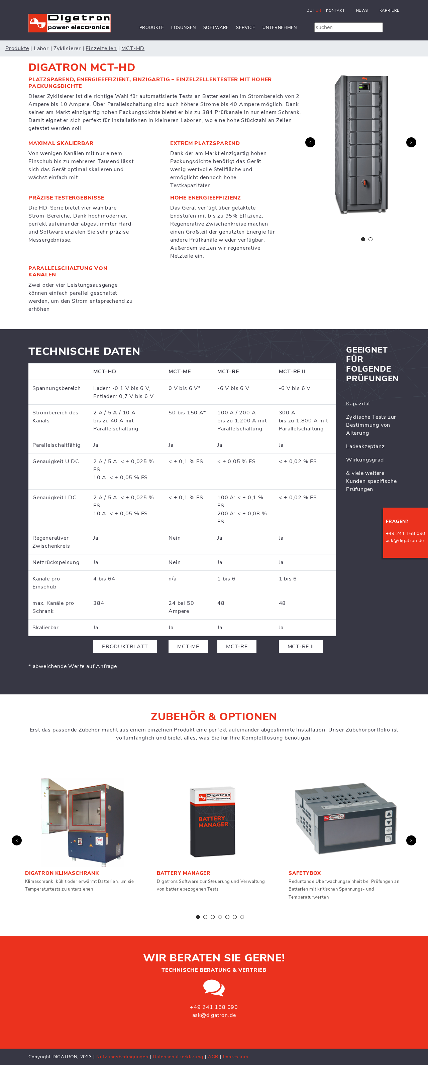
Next (411, 142)
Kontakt (335, 10)
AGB (213, 1057)
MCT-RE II (301, 646)
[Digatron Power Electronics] (69, 22)
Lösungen (183, 28)
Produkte (151, 28)
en (318, 10)
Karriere (390, 10)
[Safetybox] (346, 822)
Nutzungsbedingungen (122, 1057)
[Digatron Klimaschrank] (82, 822)
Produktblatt (125, 646)
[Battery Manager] (214, 822)
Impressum (235, 1057)
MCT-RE (237, 646)
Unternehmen (279, 28)
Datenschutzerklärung (179, 1057)
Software (216, 28)
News (362, 10)
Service (245, 28)
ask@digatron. (402, 540)
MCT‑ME (188, 646)
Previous (310, 142)
